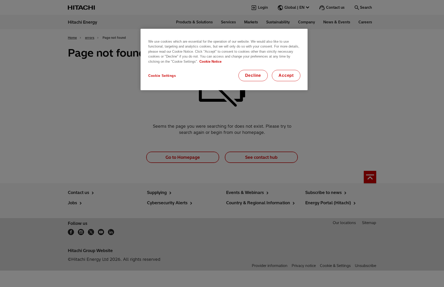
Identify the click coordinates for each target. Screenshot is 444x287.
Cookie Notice (210, 61)
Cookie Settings (162, 76)
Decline (253, 75)
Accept (286, 75)
